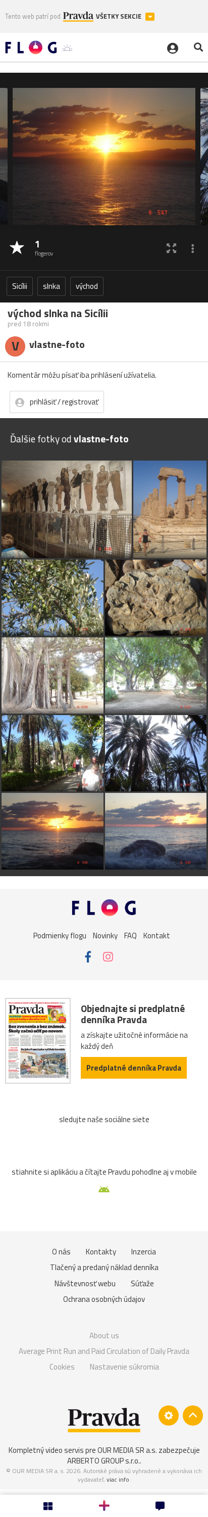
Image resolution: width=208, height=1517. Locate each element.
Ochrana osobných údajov (104, 1299)
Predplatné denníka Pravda (133, 1068)
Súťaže (142, 1283)
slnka (51, 286)
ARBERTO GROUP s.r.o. (103, 1461)
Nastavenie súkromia (124, 1366)
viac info (118, 1479)
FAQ (130, 935)
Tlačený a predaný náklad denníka (104, 1267)
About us (104, 1335)
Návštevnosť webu (85, 1283)
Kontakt (156, 935)
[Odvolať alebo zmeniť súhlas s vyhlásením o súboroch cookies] (169, 1415)
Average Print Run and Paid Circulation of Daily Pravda (104, 1351)
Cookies (62, 1366)
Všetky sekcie (119, 16)
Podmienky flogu (59, 935)
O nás (61, 1251)
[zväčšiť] (171, 248)
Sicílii (19, 286)
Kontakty (101, 1251)
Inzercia (143, 1251)
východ (87, 286)
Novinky (105, 935)
